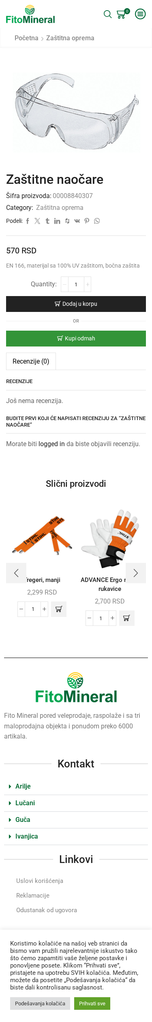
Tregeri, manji (42, 580)
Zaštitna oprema (70, 38)
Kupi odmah (80, 338)
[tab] (31, 361)
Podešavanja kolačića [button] (40, 1003)
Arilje (23, 786)
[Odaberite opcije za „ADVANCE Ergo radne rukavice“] (127, 618)
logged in (52, 444)
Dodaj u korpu (79, 304)
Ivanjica (26, 836)
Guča (22, 820)
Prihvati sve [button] (92, 1003)
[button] (58, 609)
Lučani (25, 803)
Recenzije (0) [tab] (31, 361)
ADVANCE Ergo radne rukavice (110, 584)
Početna (27, 38)
